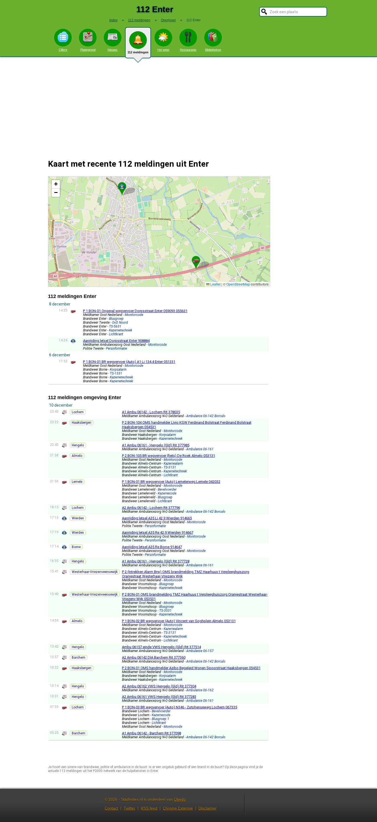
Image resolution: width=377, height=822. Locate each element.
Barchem (78, 657)
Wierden (78, 518)
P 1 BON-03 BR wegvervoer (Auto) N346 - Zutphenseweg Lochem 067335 (179, 707)
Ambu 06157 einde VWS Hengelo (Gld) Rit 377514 (161, 647)
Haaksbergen (81, 423)
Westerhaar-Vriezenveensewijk (95, 572)
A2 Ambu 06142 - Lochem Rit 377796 (151, 508)
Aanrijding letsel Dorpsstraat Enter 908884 (116, 341)
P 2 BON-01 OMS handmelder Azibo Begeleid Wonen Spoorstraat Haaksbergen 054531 (191, 668)
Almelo (77, 456)
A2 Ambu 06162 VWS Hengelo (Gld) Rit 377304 (159, 686)
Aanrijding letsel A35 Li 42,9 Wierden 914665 (157, 518)
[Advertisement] (188, 104)
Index (113, 20)
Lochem (78, 412)
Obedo (180, 799)
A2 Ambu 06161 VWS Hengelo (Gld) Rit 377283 (159, 697)
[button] (122, 186)
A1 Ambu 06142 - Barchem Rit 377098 (151, 733)
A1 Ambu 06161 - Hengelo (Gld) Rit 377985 (155, 445)
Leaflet (215, 284)
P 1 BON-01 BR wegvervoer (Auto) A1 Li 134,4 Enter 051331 (129, 362)
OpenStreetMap (238, 284)
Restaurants (188, 49)
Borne (76, 547)
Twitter (129, 808)
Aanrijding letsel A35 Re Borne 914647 (152, 547)
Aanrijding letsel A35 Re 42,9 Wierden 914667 (157, 532)
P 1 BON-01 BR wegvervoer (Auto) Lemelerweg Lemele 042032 (171, 482)
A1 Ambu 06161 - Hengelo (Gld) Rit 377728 (155, 561)
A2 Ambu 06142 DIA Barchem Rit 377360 (153, 657)
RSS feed (149, 808)
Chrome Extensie (178, 808)
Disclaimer (207, 808)
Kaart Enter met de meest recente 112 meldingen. (158, 231)
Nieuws (113, 49)
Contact (111, 808)
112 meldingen (138, 52)
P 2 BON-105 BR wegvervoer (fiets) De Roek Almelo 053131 (168, 456)
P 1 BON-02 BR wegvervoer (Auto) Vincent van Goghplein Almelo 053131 (179, 621)
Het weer (163, 49)
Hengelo (78, 445)
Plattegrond (87, 49)
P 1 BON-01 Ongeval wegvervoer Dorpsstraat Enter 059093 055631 (135, 311)
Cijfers (63, 49)
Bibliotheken (213, 49)
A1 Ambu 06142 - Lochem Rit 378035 (151, 412)
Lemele (77, 482)
